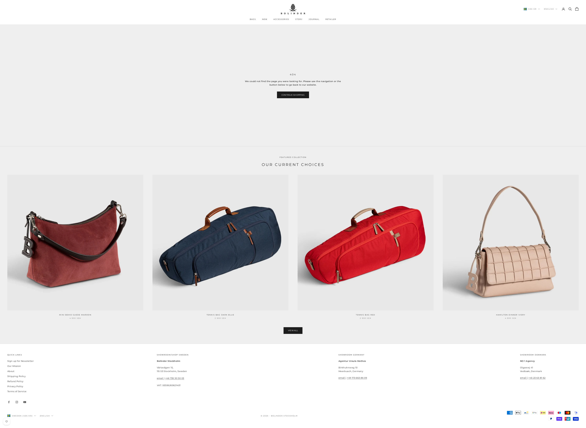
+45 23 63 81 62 (536, 377)
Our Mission (14, 366)
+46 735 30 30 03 (174, 378)
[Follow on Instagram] (16, 402)
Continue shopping (293, 95)
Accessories (281, 19)
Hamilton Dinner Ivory (510, 315)
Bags (253, 19)
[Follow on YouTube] (24, 402)
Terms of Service (17, 391)
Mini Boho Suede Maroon (75, 315)
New (264, 19)
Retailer (331, 19)
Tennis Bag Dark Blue (220, 315)
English (549, 9)
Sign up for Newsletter (20, 361)
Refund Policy (15, 381)
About (10, 371)
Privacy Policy (15, 386)
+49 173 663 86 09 (357, 377)
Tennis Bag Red (365, 315)
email (160, 378)
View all (293, 330)
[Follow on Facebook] (8, 402)
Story (299, 19)
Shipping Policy (16, 376)
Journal (314, 19)
